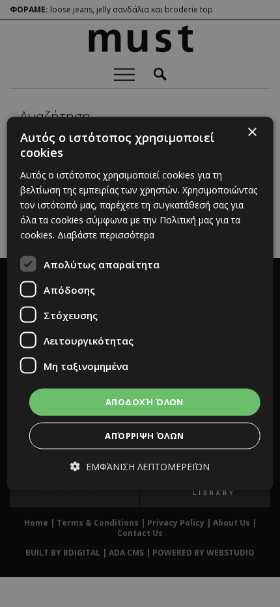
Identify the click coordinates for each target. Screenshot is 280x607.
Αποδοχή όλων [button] (144, 402)
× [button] (252, 132)
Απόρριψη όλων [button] (144, 435)
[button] (140, 466)
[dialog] (140, 303)
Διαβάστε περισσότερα (105, 235)
